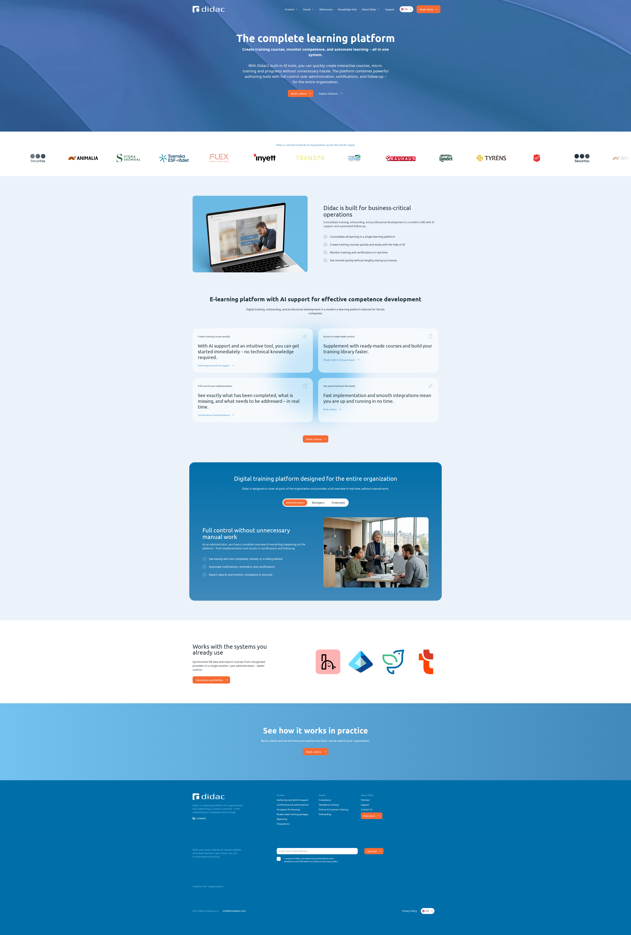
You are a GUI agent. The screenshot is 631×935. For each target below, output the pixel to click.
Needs (322, 795)
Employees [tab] (338, 502)
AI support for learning (288, 809)
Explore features (328, 93)
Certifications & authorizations (214, 414)
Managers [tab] (318, 502)
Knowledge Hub (347, 9)
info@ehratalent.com (234, 910)
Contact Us (366, 809)
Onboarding (325, 814)
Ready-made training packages (339, 359)
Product (281, 795)
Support (389, 9)
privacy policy (332, 861)
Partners (365, 799)
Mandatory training (329, 804)
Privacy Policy (409, 910)
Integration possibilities (209, 680)
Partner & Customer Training (333, 809)
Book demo (369, 815)
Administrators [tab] (295, 502)
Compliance (325, 799)
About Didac (367, 795)
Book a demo (298, 93)
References (326, 9)
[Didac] (209, 9)
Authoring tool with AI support (214, 365)
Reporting (282, 818)
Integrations (283, 823)
